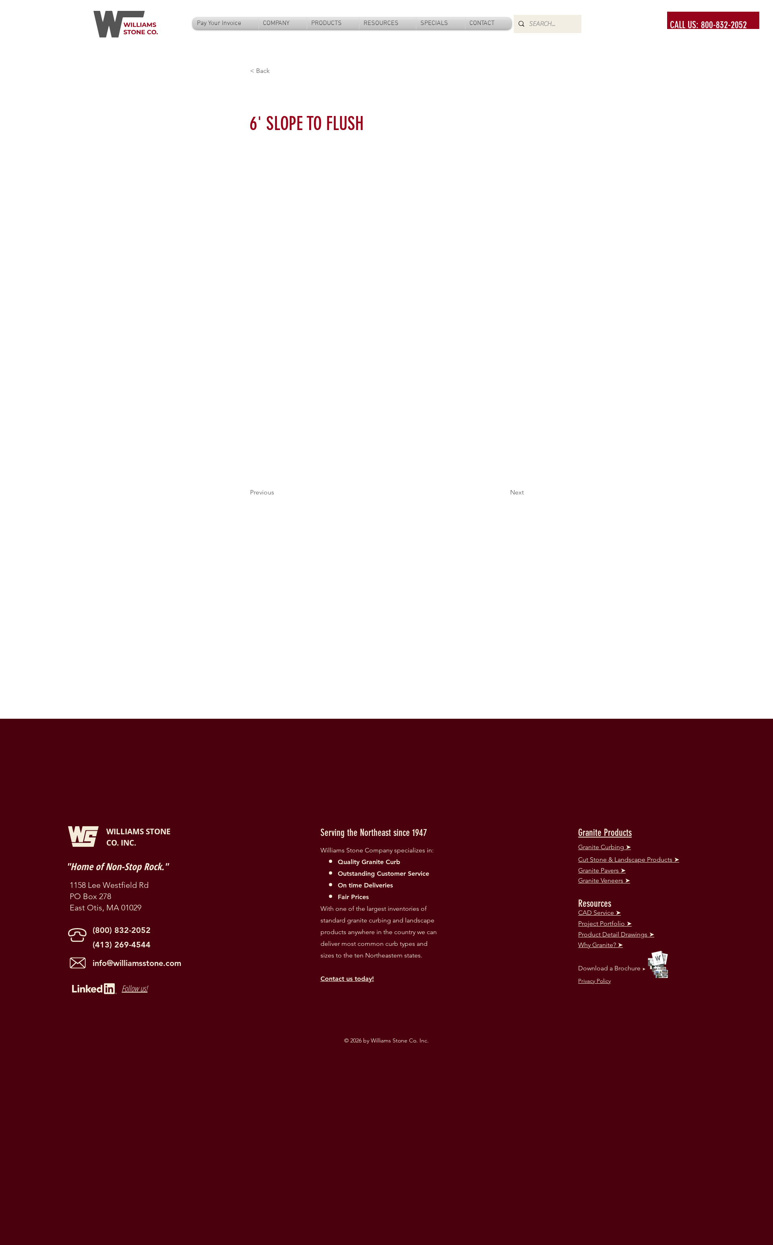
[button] (283, 23)
